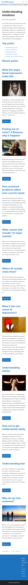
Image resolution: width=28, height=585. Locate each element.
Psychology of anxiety (12, 54)
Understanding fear (11, 52)
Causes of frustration (11, 49)
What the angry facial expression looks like (12, 73)
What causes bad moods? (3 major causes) (12, 232)
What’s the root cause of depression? (11, 309)
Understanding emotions (16, 5)
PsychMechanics (7, 2)
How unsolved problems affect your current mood (13, 189)
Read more (6, 121)
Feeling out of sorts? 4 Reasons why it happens (12, 132)
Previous (5, 551)
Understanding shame (11, 47)
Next (18, 551)
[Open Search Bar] (23, 2)
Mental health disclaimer (24, 560)
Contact (23, 576)
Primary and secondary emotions (14, 56)
